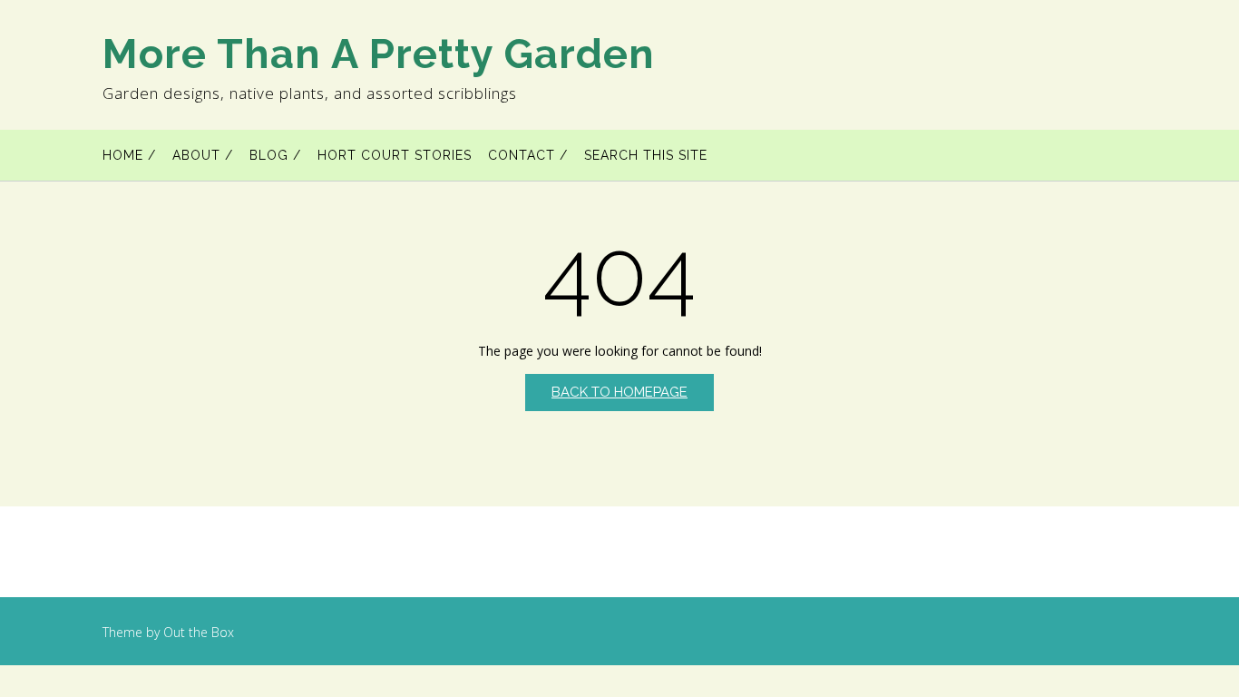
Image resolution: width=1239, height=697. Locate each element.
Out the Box (198, 632)
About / (202, 155)
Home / (129, 155)
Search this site (645, 155)
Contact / (528, 155)
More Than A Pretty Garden (378, 54)
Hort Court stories (394, 155)
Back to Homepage (619, 392)
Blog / (275, 155)
